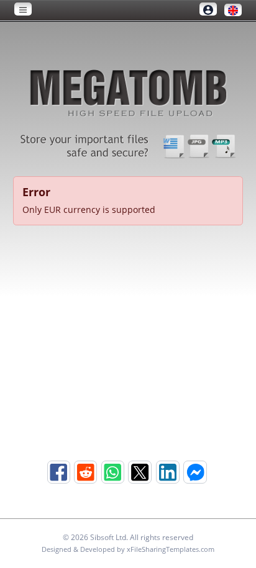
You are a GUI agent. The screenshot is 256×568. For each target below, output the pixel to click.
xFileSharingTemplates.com (170, 549)
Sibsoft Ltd (108, 537)
